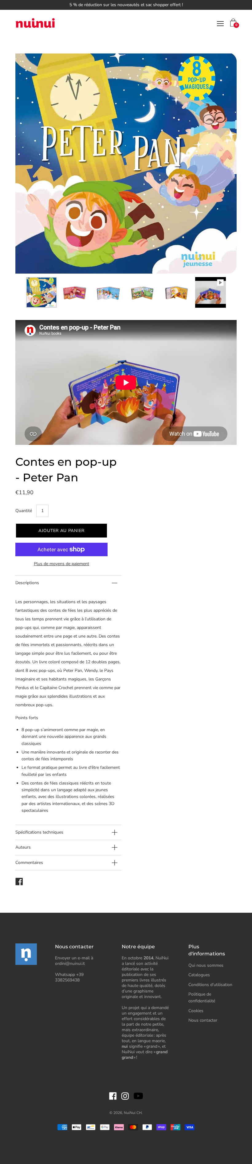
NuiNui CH (133, 1112)
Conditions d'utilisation (210, 985)
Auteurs (23, 847)
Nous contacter (202, 1020)
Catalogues (199, 975)
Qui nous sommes (205, 965)
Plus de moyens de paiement (61, 564)
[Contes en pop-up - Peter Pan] (41, 292)
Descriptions (27, 583)
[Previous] (31, 163)
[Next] (221, 163)
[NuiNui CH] (35, 23)
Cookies (195, 1011)
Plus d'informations (206, 950)
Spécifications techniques (39, 832)
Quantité (23, 511)
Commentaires (29, 862)
